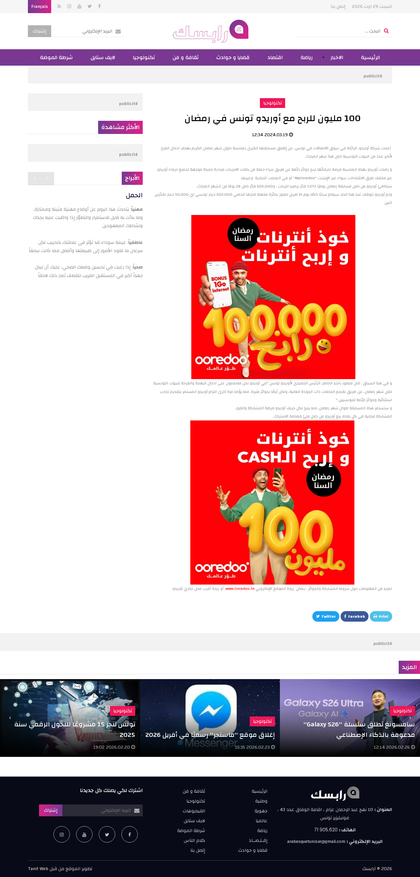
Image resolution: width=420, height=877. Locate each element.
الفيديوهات (194, 811)
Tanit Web (38, 869)
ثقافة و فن (186, 57)
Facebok (356, 616)
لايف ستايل (103, 57)
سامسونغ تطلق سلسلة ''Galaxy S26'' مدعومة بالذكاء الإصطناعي (359, 729)
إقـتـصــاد (258, 840)
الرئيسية (370, 57)
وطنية (261, 801)
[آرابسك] (210, 31)
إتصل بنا (338, 6)
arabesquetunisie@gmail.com (316, 841)
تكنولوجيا (144, 57)
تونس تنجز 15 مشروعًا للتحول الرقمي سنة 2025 (74, 729)
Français (39, 6)
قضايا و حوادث (233, 57)
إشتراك (39, 31)
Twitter (328, 616)
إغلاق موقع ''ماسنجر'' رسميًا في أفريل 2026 (210, 735)
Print (383, 616)
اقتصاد (275, 57)
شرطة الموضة (56, 57)
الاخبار (336, 57)
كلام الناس (194, 840)
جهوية (261, 811)
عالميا (261, 821)
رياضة (307, 57)
